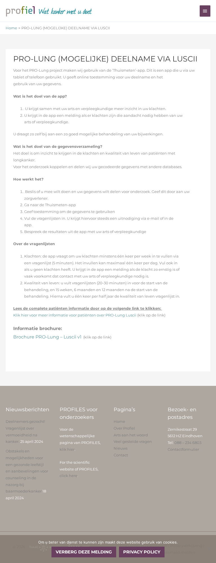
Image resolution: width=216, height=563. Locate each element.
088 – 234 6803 (187, 443)
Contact (121, 455)
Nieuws (120, 448)
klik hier (67, 449)
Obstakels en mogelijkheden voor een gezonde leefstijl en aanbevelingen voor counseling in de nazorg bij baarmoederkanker (27, 471)
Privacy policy (141, 552)
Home (119, 421)
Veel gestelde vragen (133, 441)
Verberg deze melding (84, 552)
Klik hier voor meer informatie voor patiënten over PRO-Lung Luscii (75, 315)
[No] (209, 549)
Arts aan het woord (131, 435)
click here (68, 476)
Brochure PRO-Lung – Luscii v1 (47, 337)
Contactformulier (183, 449)
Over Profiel (124, 428)
